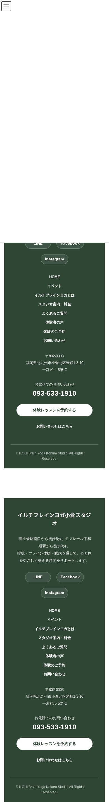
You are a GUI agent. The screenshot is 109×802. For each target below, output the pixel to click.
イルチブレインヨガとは (55, 295)
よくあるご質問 (54, 313)
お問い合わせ (54, 340)
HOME (54, 277)
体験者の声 (55, 322)
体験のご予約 (54, 331)
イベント (54, 286)
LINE (38, 243)
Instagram (54, 259)
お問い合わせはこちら (54, 426)
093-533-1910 (54, 393)
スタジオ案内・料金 (54, 304)
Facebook (70, 243)
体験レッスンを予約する (54, 409)
